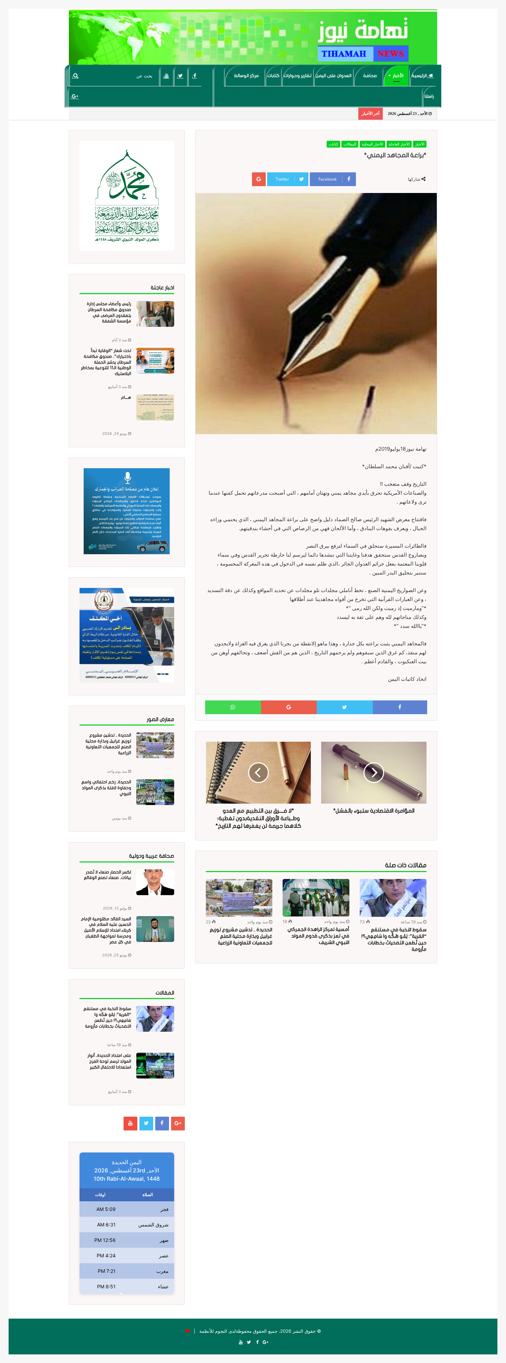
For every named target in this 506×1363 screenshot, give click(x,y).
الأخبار (398, 75)
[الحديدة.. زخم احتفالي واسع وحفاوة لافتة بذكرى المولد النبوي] (155, 792)
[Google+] (75, 96)
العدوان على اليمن (333, 75)
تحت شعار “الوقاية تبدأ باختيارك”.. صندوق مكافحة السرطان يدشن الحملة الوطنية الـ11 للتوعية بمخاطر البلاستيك (106, 362)
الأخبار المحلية (372, 144)
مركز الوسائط (246, 75)
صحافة (370, 75)
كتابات (273, 75)
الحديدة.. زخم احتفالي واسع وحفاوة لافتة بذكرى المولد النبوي (106, 788)
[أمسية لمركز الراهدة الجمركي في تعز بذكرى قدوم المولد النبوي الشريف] (316, 897)
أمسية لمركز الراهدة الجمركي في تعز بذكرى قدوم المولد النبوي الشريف (318, 936)
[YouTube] (166, 75)
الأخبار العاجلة (399, 144)
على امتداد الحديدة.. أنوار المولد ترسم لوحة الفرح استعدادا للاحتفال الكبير (109, 1061)
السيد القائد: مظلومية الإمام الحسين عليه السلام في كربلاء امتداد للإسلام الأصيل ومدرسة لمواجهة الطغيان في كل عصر (106, 930)
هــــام (126, 397)
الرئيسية (420, 75)
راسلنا (429, 96)
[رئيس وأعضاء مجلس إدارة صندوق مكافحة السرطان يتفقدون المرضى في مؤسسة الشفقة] (155, 314)
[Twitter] (181, 75)
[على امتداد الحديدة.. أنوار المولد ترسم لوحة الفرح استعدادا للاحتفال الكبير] (155, 1065)
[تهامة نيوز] (253, 40)
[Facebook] (195, 75)
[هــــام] (155, 407)
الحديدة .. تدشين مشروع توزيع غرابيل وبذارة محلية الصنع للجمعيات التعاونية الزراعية (241, 936)
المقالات (350, 144)
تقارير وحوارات (298, 75)
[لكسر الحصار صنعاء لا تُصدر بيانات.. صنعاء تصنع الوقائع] (155, 882)
